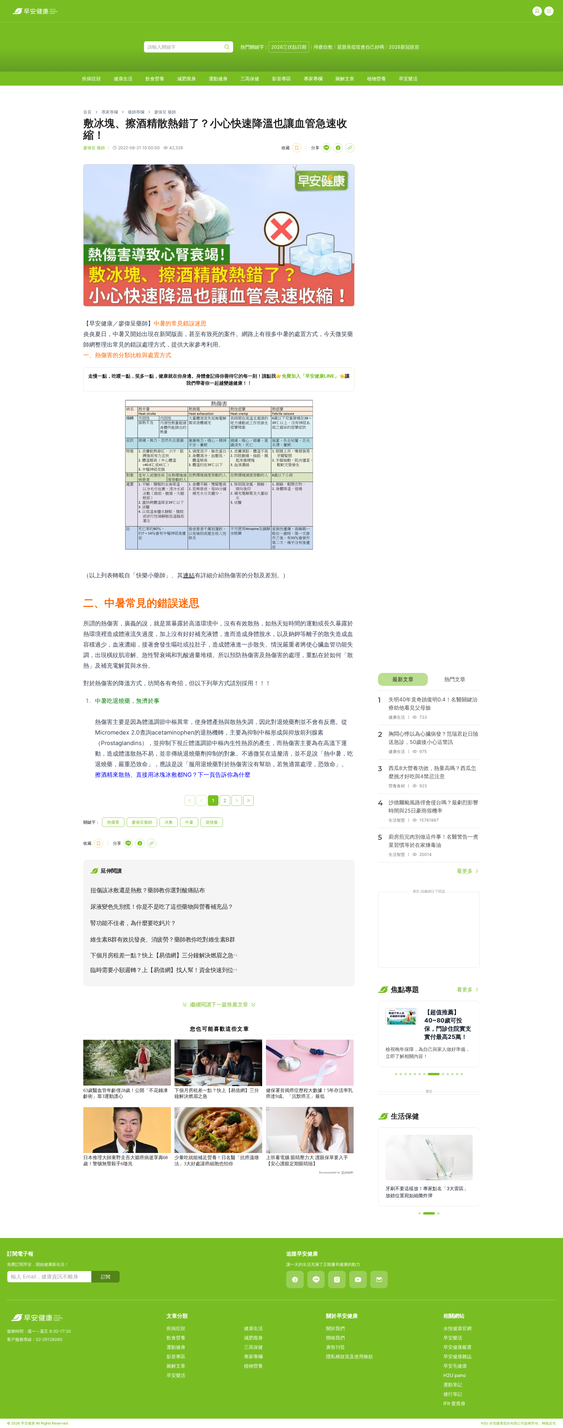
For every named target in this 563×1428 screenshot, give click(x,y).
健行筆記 (452, 1394)
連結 (189, 575)
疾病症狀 (91, 79)
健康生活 (123, 79)
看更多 (465, 871)
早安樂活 (408, 79)
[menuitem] (91, 79)
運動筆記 (452, 1385)
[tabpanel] (429, 783)
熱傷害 (113, 822)
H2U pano (454, 1375)
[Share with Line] (326, 147)
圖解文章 (344, 79)
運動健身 (218, 79)
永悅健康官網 (457, 1328)
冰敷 (169, 822)
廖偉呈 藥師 (165, 111)
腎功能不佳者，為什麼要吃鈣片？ (133, 923)
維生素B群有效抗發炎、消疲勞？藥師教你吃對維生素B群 (162, 939)
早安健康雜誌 (457, 1356)
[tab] (403, 679)
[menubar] (249, 79)
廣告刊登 (335, 1347)
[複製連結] (350, 147)
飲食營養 (154, 79)
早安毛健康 (455, 1366)
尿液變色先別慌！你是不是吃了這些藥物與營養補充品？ (161, 906)
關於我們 (335, 1328)
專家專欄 (313, 79)
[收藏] (296, 147)
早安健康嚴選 (457, 1347)
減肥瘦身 (186, 79)
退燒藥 (212, 822)
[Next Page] (236, 800)
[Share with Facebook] (338, 147)
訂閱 (105, 1277)
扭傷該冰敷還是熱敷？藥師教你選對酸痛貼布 (147, 890)
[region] (219, 379)
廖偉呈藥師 (142, 822)
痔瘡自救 (323, 47)
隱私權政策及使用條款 (349, 1356)
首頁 (87, 111)
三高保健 (249, 79)
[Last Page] (248, 800)
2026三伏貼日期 (288, 47)
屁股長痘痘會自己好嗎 (360, 47)
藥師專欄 (136, 111)
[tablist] (429, 679)
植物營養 (376, 79)
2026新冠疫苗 (404, 47)
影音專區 (281, 79)
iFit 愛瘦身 (454, 1403)
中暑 (189, 822)
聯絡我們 (335, 1338)
